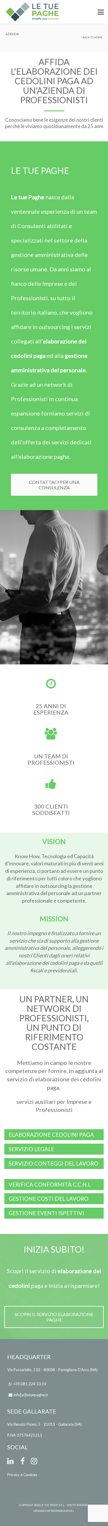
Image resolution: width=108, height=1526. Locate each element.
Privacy (13, 1474)
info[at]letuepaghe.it (31, 1394)
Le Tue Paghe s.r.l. (52, 1505)
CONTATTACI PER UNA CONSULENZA (54, 484)
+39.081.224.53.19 (29, 1384)
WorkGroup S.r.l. (63, 1510)
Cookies (30, 1474)
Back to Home (92, 37)
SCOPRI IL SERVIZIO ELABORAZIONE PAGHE (54, 1316)
